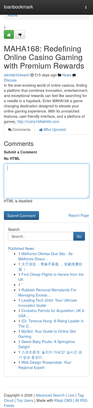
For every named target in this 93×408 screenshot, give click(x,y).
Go (79, 236)
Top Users (25, 400)
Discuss (10, 80)
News (66, 74)
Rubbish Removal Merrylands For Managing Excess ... (47, 292)
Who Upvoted (54, 129)
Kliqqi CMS (63, 400)
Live (71, 395)
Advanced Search (50, 395)
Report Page (78, 215)
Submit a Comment (20, 151)
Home (13, 15)
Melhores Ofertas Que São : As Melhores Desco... (45, 256)
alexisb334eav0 (16, 74)
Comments (21, 129)
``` (23, 284)
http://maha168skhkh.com (38, 121)
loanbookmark (18, 6)
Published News (21, 248)
